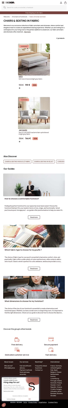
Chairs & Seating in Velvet (43, 162)
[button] (65, 2)
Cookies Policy (53, 402)
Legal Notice (43, 402)
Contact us (39, 370)
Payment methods (26, 370)
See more (27, 32)
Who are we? (8, 366)
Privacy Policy (32, 402)
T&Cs (25, 402)
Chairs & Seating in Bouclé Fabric (17, 162)
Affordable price (9, 368)
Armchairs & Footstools (19, 17)
